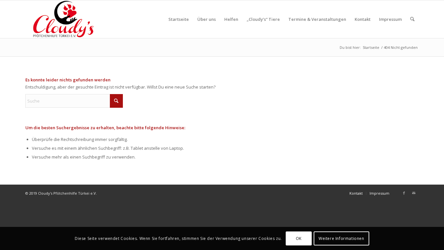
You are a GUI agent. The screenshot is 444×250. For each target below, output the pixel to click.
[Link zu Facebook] (404, 193)
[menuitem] (178, 19)
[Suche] (412, 19)
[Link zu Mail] (414, 193)
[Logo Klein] (61, 19)
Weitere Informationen (341, 238)
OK (299, 238)
